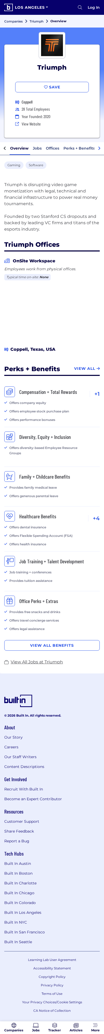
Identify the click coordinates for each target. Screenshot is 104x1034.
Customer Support (21, 821)
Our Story (13, 737)
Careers (11, 747)
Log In (94, 7)
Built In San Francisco (24, 932)
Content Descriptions (24, 766)
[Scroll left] (5, 148)
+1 (97, 394)
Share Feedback (19, 831)
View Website (31, 123)
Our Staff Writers (20, 756)
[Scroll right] (99, 148)
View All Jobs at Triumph (37, 661)
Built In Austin (17, 863)
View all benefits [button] (52, 645)
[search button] (80, 7)
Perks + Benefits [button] (79, 148)
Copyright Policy (52, 977)
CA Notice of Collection (52, 1011)
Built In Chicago (19, 893)
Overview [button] (19, 148)
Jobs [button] (37, 148)
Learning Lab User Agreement (52, 960)
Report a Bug (16, 841)
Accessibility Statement (52, 968)
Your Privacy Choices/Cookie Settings (52, 1002)
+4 (96, 518)
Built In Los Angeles (22, 912)
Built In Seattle (18, 941)
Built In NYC (15, 922)
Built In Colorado (20, 902)
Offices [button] (52, 148)
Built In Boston (18, 873)
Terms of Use (52, 994)
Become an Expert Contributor (33, 799)
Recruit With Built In (23, 789)
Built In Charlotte (20, 883)
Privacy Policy (52, 985)
